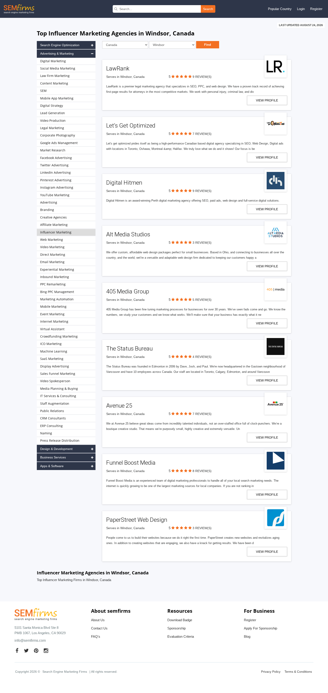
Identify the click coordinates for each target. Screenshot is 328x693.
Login (301, 9)
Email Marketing (52, 262)
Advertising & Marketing (57, 53)
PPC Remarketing (53, 284)
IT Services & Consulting (58, 396)
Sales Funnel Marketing (57, 373)
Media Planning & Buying (59, 388)
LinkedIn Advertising (55, 172)
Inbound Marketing (54, 277)
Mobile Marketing (53, 306)
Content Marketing (54, 83)
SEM (43, 91)
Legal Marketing (52, 128)
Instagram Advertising (56, 187)
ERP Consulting (51, 426)
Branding (47, 210)
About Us (98, 620)
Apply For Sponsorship (260, 628)
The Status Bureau (129, 348)
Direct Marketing (52, 254)
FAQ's (95, 636)
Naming (46, 433)
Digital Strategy (51, 105)
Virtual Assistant (52, 329)
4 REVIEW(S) (202, 357)
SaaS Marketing (51, 359)
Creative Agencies (53, 217)
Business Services (53, 457)
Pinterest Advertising (55, 180)
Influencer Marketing (55, 232)
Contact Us (99, 628)
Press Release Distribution (59, 440)
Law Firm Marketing (55, 76)
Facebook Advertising (56, 158)
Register (316, 9)
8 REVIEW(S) (202, 471)
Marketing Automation (57, 299)
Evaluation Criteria (180, 636)
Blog (247, 636)
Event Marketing (52, 314)
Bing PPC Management (57, 292)
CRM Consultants (53, 418)
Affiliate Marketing (54, 225)
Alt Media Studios (128, 234)
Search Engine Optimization (59, 45)
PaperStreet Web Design (136, 519)
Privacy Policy (270, 671)
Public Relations (52, 411)
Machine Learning (53, 351)
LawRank (117, 68)
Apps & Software (52, 466)
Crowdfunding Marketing (59, 336)
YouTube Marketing (54, 195)
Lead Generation (52, 113)
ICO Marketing (51, 344)
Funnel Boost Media (131, 462)
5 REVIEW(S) (202, 299)
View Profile (267, 100)
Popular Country (280, 9)
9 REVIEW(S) (202, 76)
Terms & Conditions (298, 671)
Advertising (48, 202)
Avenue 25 (119, 405)
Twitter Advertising (54, 165)
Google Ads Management (59, 143)
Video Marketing (52, 247)
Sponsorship (176, 628)
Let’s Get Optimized (130, 125)
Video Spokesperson (55, 381)
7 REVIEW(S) (202, 134)
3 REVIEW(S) (202, 242)
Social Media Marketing (57, 68)
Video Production (53, 120)
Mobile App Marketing (56, 98)
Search (208, 9)
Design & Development (56, 449)
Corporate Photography (57, 135)
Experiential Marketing (57, 269)
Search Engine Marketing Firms (64, 671)
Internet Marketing (54, 321)
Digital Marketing (53, 61)
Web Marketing (51, 239)
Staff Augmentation (54, 403)
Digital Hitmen (124, 182)
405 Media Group (127, 291)
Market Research (52, 150)
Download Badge (179, 620)
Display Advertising (54, 366)
